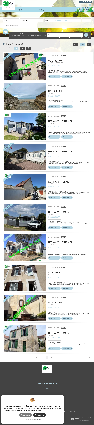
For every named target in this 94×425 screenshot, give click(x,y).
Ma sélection (86, 5)
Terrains (52, 9)
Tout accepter (39, 415)
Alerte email (76, 4)
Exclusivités (62, 9)
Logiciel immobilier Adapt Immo (86, 417)
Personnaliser (26, 415)
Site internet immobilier (84, 419)
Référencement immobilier (84, 420)
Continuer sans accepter (33, 419)
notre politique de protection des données (31, 410)
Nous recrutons (57, 4)
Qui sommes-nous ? (46, 4)
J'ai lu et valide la (64, 37)
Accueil (38, 4)
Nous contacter (67, 4)
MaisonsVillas (20, 10)
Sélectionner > (67, 76)
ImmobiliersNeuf (42, 10)
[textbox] (66, 20)
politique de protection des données (75, 37)
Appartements (31, 9)
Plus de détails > (54, 76)
